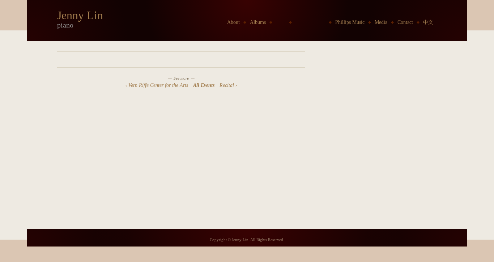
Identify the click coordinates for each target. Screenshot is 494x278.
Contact (405, 22)
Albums (258, 22)
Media (381, 22)
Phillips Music (350, 22)
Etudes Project (310, 22)
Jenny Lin (80, 15)
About (233, 22)
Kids (280, 22)
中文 (428, 22)
